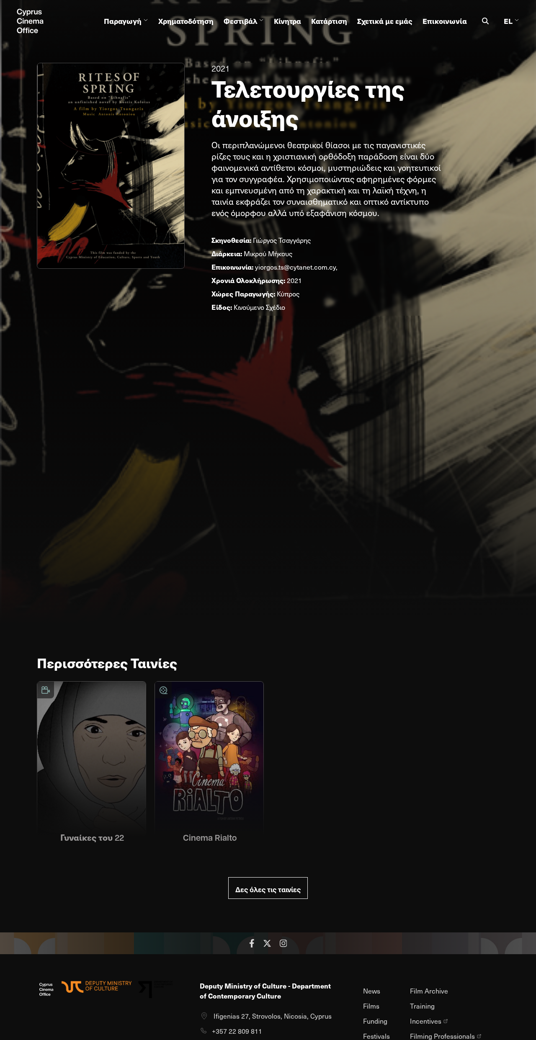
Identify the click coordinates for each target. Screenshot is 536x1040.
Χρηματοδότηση (186, 21)
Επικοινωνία (445, 21)
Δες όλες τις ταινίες (268, 889)
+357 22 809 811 (237, 1031)
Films (371, 1005)
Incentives (425, 1021)
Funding (375, 1021)
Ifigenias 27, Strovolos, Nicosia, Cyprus (273, 1016)
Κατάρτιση (329, 21)
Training (422, 1005)
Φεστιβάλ (240, 21)
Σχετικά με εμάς (384, 21)
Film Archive (429, 990)
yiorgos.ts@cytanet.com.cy (295, 267)
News (371, 990)
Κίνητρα (287, 21)
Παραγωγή (123, 21)
